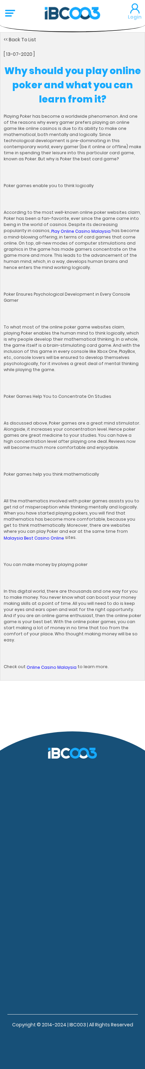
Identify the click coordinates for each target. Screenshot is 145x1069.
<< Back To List (20, 39)
